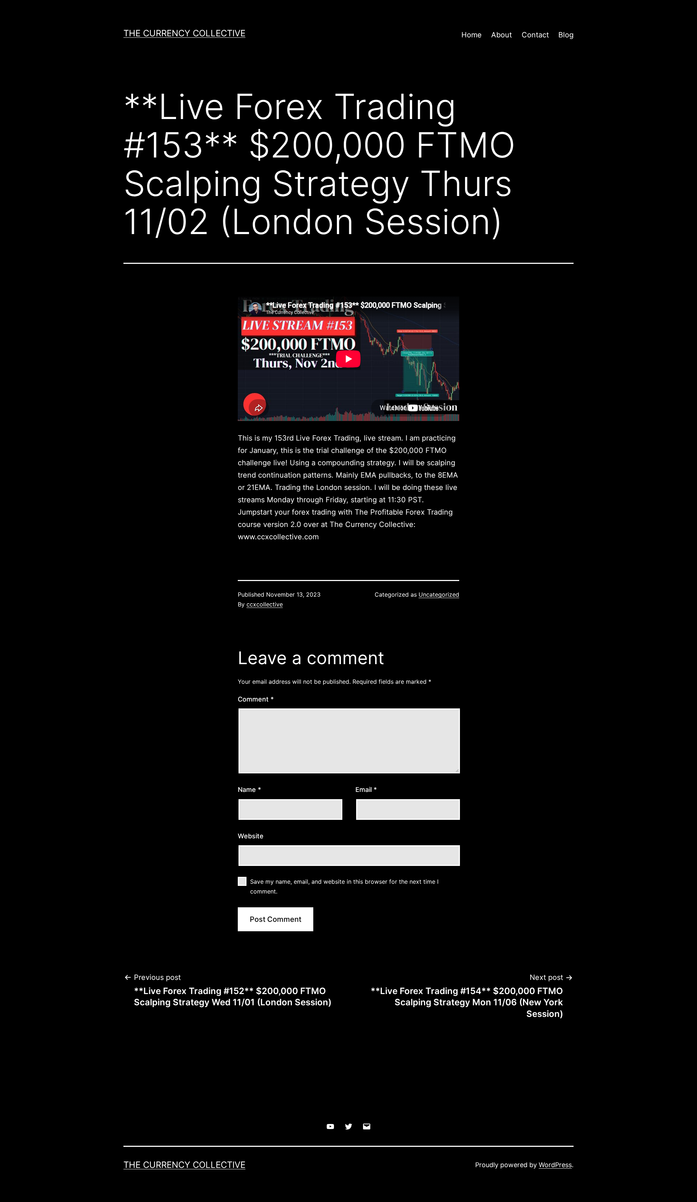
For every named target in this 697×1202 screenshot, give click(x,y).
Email (366, 789)
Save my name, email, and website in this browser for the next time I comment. (344, 886)
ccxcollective (264, 604)
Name (249, 789)
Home (471, 34)
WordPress (555, 1165)
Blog (566, 34)
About (501, 34)
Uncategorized (439, 594)
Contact (535, 34)
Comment (256, 699)
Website (251, 836)
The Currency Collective (184, 33)
